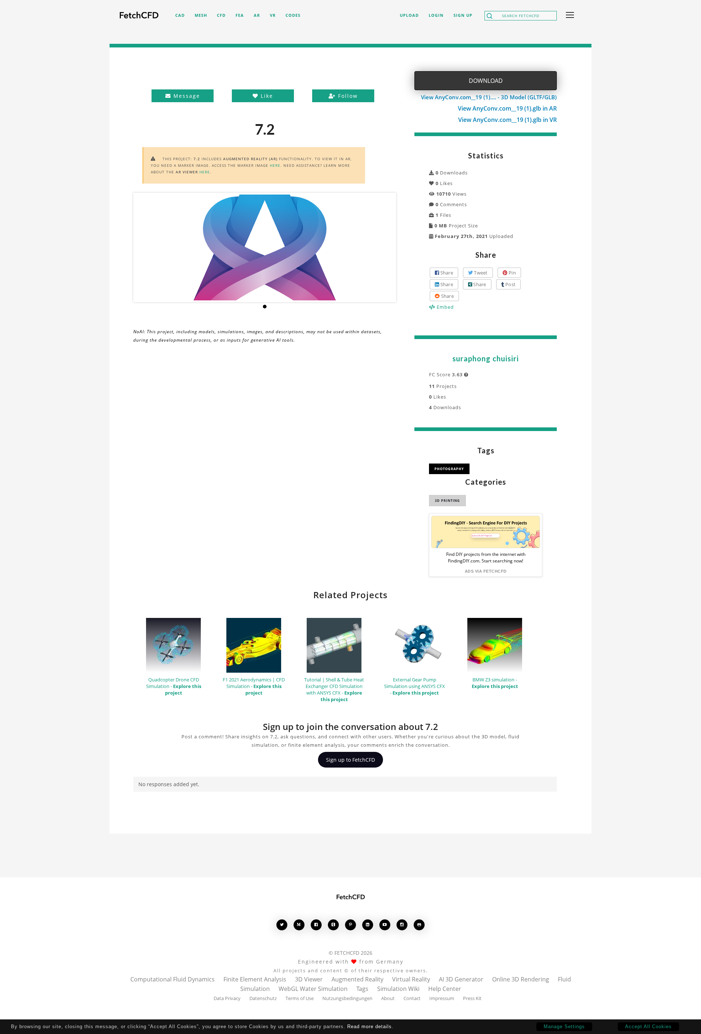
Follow (347, 95)
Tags (362, 989)
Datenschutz (263, 998)
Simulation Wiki (398, 989)
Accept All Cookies (648, 1026)
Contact (412, 998)
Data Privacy (227, 998)
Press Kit (472, 998)
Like (265, 95)
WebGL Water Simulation (313, 989)
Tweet (480, 272)
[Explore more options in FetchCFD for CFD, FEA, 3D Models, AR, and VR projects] (568, 15)
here (275, 165)
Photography (449, 468)
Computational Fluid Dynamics (172, 979)
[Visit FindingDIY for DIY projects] (485, 532)
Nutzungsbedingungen (347, 998)
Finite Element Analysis (254, 979)
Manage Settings (564, 1026)
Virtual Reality (411, 979)
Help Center (444, 989)
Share (446, 272)
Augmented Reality (357, 979)
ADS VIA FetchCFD (486, 571)
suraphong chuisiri (485, 358)
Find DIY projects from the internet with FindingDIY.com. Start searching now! (485, 557)
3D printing (447, 500)
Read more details (369, 1026)
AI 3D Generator (461, 979)
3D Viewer (309, 979)
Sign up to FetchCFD (350, 759)
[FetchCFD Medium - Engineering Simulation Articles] (299, 925)
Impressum (441, 998)
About (388, 998)
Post (510, 284)
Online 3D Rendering (520, 979)
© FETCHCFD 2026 (350, 952)
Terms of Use (300, 998)
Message (185, 95)
